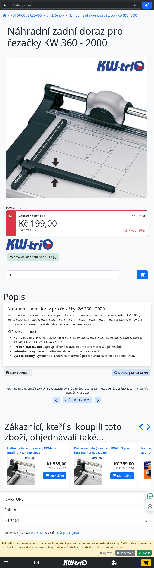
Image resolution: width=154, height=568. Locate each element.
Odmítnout (126, 553)
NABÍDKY (20, 373)
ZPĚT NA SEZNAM (77, 400)
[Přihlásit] (147, 5)
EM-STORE (38, 533)
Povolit (145, 553)
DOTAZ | (132, 373)
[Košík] (146, 562)
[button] (141, 432)
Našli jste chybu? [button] (67, 533)
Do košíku (56, 476)
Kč (133, 5)
